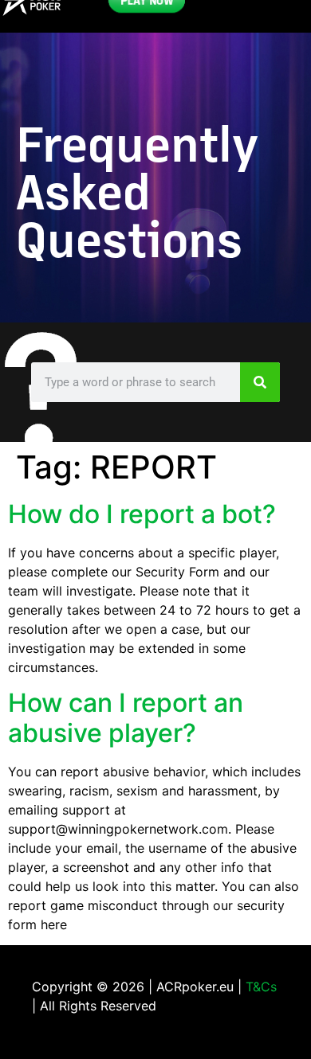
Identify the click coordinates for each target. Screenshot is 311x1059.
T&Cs (261, 987)
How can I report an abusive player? (125, 717)
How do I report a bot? (142, 514)
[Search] (260, 382)
